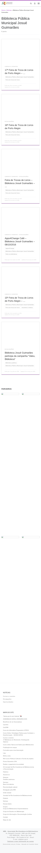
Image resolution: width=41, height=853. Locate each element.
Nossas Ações (7, 804)
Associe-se (6, 774)
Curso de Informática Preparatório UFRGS (16, 730)
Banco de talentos (8, 784)
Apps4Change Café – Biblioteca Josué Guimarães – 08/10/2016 (20, 241)
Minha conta (6, 756)
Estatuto (5, 798)
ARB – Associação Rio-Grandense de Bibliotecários (20, 831)
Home (3, 10)
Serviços (5, 782)
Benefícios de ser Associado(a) (12, 722)
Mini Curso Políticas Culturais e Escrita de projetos (18, 758)
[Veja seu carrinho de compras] (35, 3)
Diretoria (5, 777)
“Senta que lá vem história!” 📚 (12, 716)
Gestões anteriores (9, 779)
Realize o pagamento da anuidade (13, 764)
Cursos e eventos (9, 696)
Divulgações (7, 699)
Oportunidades (8, 702)
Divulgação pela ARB (9, 790)
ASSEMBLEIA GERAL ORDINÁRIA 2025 (15, 719)
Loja (4, 753)
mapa (33, 833)
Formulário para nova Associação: (13, 750)
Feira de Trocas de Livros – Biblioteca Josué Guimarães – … (20, 183)
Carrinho (5, 724)
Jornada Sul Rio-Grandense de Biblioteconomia (17, 795)
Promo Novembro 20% (10, 761)
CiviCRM (5, 727)
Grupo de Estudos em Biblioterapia (13, 811)
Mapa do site (7, 820)
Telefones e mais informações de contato (20, 841)
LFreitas (18, 844)
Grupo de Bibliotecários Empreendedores (15, 808)
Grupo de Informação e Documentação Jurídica (17, 814)
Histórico (5, 772)
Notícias (9, 10)
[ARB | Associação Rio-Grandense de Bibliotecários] (7, 3)
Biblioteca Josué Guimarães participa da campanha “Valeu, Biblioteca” (20, 356)
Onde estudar (7, 792)
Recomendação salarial (10, 787)
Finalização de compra (10, 747)
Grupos (5, 806)
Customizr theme (33, 844)
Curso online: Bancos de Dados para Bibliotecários (18, 744)
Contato (5, 817)
